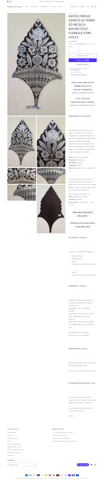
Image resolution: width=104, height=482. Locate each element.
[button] (35, 6)
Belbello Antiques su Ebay (14, 447)
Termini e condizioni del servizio (15, 449)
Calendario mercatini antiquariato (61, 438)
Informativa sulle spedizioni (82, 478)
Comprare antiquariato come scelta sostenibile (64, 441)
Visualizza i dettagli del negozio (78, 74)
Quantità (71, 46)
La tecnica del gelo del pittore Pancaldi (62, 432)
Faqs (8, 441)
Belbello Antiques (22, 478)
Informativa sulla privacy (54, 478)
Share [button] (71, 416)
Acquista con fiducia (12, 438)
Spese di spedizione (80, 43)
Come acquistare (11, 432)
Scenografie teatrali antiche (59, 435)
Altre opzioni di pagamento (83, 64)
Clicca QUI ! (82, 215)
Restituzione (10, 455)
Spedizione (10, 435)
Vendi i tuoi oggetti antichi (14, 444)
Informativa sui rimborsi (13, 452)
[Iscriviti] (34, 465)
